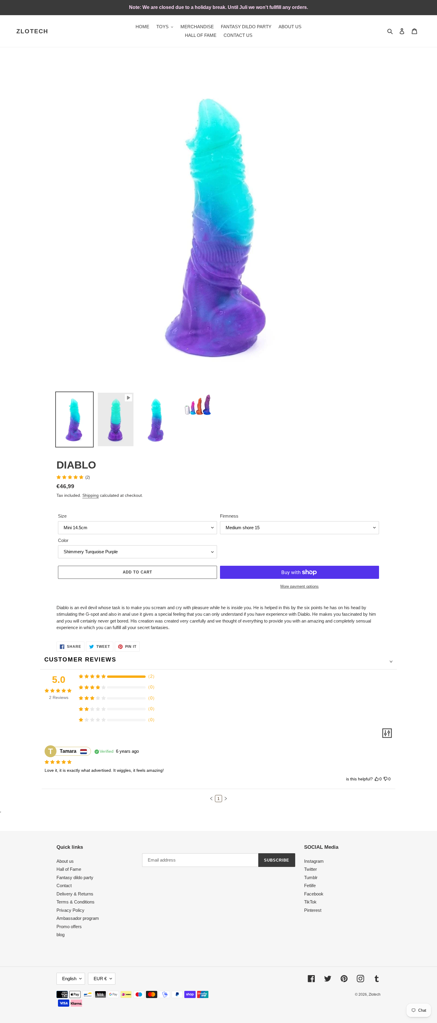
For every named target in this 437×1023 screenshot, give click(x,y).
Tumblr (310, 877)
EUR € (100, 978)
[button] (211, 798)
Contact (64, 885)
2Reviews (58, 697)
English (69, 978)
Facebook (313, 893)
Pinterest (312, 910)
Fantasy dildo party (74, 877)
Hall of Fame (68, 869)
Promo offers (69, 926)
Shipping (90, 495)
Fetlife (310, 885)
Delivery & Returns (74, 893)
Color (63, 540)
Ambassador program (77, 918)
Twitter (310, 869)
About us (65, 861)
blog (60, 934)
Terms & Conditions (75, 901)
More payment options (299, 586)
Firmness (229, 515)
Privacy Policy (70, 910)
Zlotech (32, 31)
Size (62, 515)
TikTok (310, 901)
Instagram (314, 861)
